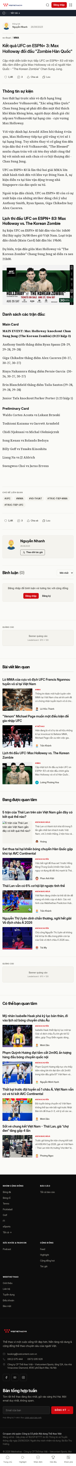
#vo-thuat (35, 498)
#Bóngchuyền (42, 859)
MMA (16, 37)
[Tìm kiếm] (47, 5)
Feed (42, 1249)
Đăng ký (46, 595)
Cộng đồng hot (47, 1260)
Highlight (44, 1254)
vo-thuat (6, 37)
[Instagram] (23, 1377)
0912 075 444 (15, 1359)
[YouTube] (14, 1377)
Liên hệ (6, 1288)
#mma (20, 498)
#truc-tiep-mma (58, 498)
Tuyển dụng (8, 1294)
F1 (4, 1220)
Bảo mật (7, 1306)
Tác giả (43, 1266)
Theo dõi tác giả (34, 552)
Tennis (6, 1203)
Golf (5, 1215)
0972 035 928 (35, 1359)
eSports (6, 1226)
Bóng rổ (6, 1197)
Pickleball (8, 1209)
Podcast (7, 1249)
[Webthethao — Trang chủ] (12, 4)
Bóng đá (7, 1192)
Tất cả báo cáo (47, 1192)
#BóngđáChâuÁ (42, 822)
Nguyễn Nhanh (19, 26)
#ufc (8, 498)
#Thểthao (40, 726)
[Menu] (71, 5)
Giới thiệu (7, 1283)
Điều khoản (8, 1300)
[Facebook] (6, 1377)
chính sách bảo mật (33, 1417)
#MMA (38, 690)
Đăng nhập (59, 4)
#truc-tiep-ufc (14, 505)
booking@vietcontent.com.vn (22, 1354)
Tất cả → (15, 13)
